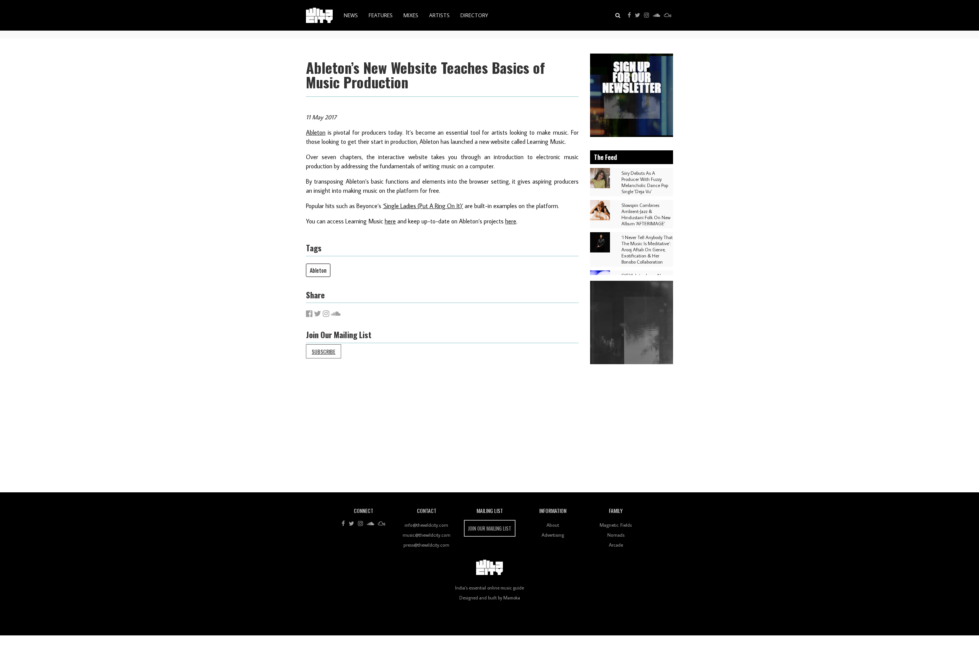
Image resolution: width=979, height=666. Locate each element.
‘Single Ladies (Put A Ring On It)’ (423, 206)
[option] (631, 95)
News (351, 15)
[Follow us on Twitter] (637, 15)
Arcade (616, 545)
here (390, 221)
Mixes (410, 15)
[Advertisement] (535, 431)
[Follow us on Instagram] (646, 15)
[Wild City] (489, 567)
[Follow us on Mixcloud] (667, 15)
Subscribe (323, 351)
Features (381, 15)
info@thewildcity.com (426, 525)
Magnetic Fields (616, 525)
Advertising (553, 535)
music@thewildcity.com (426, 535)
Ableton (315, 132)
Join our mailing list (489, 528)
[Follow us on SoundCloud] (656, 15)
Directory (474, 15)
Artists (439, 15)
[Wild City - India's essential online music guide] (319, 15)
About (552, 525)
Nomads (615, 535)
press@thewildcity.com (426, 545)
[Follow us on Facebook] (629, 15)
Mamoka (511, 598)
